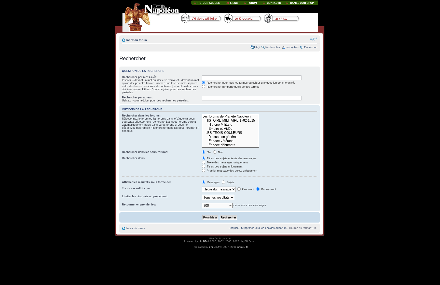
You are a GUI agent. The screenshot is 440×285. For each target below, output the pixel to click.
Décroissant (268, 189)
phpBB (203, 241)
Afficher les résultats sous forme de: (146, 182)
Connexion (310, 47)
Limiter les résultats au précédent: (145, 196)
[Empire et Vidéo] (230, 129)
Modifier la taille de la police (313, 39)
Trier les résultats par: (136, 188)
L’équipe (234, 227)
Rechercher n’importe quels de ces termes (232, 86)
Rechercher (272, 47)
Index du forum (136, 40)
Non (220, 152)
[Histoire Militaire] (230, 125)
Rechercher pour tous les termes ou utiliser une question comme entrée (250, 82)
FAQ (257, 47)
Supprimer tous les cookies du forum (263, 227)
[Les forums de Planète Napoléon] (230, 116)
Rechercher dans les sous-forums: (145, 151)
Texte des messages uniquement (227, 162)
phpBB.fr (214, 246)
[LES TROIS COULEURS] (230, 133)
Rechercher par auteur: (137, 97)
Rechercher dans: (134, 158)
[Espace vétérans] (230, 141)
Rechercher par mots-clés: (139, 77)
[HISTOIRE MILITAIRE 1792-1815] (230, 121)
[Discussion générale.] (230, 137)
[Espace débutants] (230, 145)
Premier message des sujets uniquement (231, 170)
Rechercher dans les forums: (141, 115)
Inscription (292, 47)
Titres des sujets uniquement (224, 166)
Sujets (230, 182)
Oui (208, 152)
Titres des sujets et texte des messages (231, 158)
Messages (213, 182)
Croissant (247, 189)
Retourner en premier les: (139, 204)
